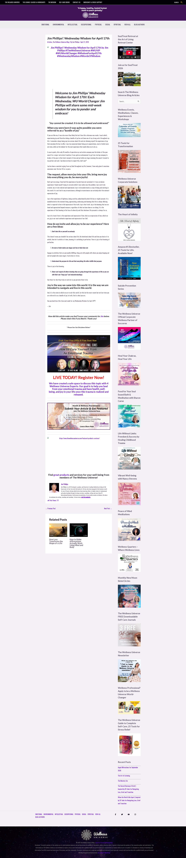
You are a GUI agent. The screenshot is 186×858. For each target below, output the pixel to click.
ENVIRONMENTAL (58, 24)
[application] (129, 52)
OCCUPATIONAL (86, 24)
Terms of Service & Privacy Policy (104, 843)
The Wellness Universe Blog (61, 42)
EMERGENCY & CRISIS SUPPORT (92, 2)
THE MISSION (52, 2)
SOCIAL (107, 24)
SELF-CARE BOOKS (64, 2)
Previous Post (51, 508)
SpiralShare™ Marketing (104, 853)
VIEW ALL (127, 24)
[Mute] (135, 57)
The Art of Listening (124, 776)
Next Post (108, 508)
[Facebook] (115, 814)
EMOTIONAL (45, 24)
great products (61, 474)
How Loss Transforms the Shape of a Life (56, 541)
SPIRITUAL (117, 24)
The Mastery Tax (123, 781)
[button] (182, 2)
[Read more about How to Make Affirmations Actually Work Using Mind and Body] (79, 530)
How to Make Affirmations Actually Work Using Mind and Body (76, 543)
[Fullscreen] (138, 57)
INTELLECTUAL (73, 24)
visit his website (85, 497)
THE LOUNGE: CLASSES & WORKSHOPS (34, 2)
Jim (101, 316)
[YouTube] (129, 814)
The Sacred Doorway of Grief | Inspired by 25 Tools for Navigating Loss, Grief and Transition (128, 789)
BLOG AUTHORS (139, 24)
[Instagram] (135, 814)
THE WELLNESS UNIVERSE (12, 2)
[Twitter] (122, 814)
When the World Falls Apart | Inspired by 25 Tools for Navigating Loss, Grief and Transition (129, 800)
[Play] (120, 57)
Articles (49, 42)
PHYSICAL (98, 24)
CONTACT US (76, 2)
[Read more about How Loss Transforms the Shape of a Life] (58, 530)
